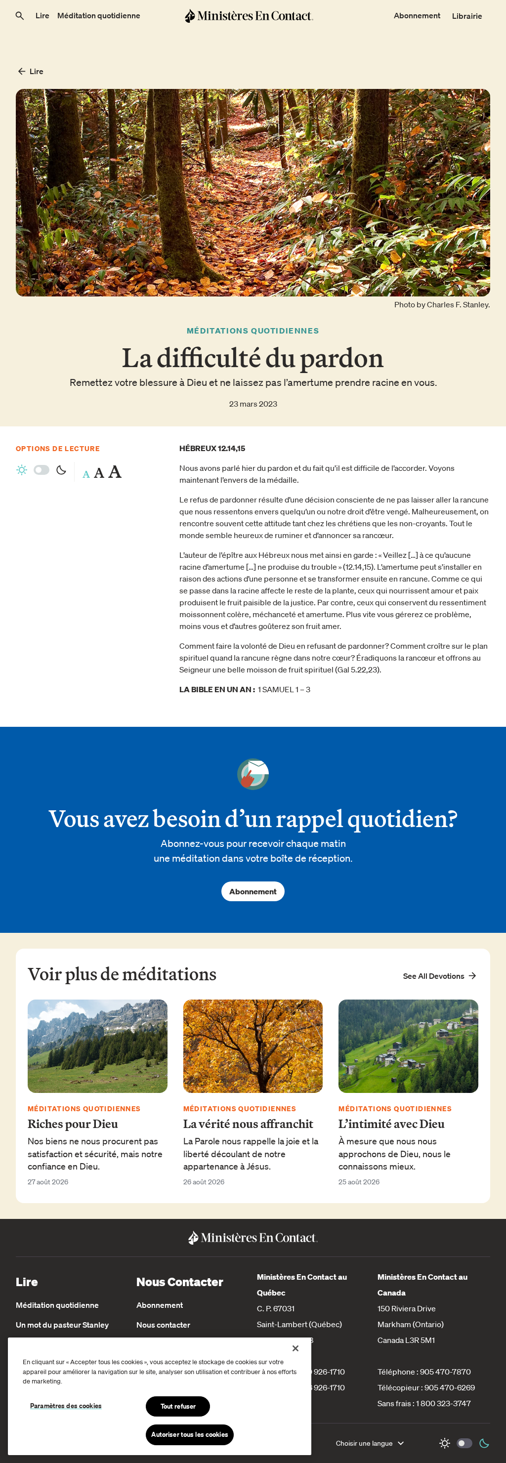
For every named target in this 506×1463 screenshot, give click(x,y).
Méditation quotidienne (57, 1305)
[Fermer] (295, 1348)
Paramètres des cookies (66, 1405)
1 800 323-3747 (443, 1403)
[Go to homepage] (249, 15)
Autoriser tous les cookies (189, 1434)
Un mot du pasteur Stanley (62, 1325)
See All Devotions (433, 976)
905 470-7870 (445, 1372)
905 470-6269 (449, 1387)
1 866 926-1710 (319, 1387)
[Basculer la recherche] (20, 16)
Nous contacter (163, 1325)
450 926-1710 (321, 1372)
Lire (36, 71)
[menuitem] (42, 16)
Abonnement (253, 891)
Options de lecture (58, 448)
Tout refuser (178, 1406)
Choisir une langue (364, 1443)
